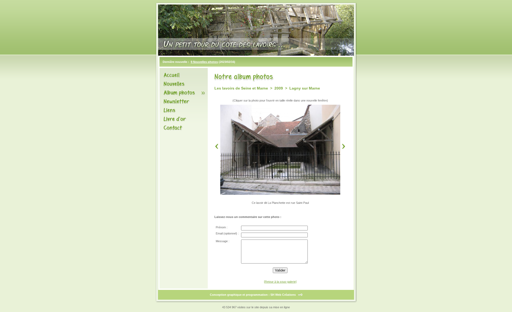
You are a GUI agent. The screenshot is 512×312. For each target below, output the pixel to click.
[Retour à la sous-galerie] (280, 281)
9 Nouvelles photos (204, 61)
